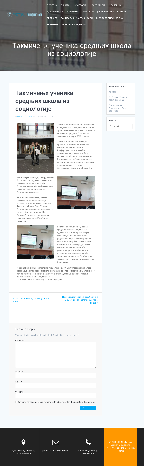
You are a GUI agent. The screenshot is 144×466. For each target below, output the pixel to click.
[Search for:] (120, 126)
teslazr (20, 116)
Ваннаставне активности (77, 18)
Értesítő (52, 18)
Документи (54, 11)
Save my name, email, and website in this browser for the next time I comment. (56, 401)
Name (19, 371)
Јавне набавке (105, 11)
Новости (88, 11)
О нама (65, 5)
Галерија (116, 5)
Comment (20, 340)
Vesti (29, 116)
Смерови (80, 5)
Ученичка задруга (73, 24)
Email (18, 381)
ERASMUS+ (52, 24)
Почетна (52, 5)
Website (19, 391)
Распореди (98, 5)
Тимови (72, 11)
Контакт (122, 11)
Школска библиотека (109, 18)
